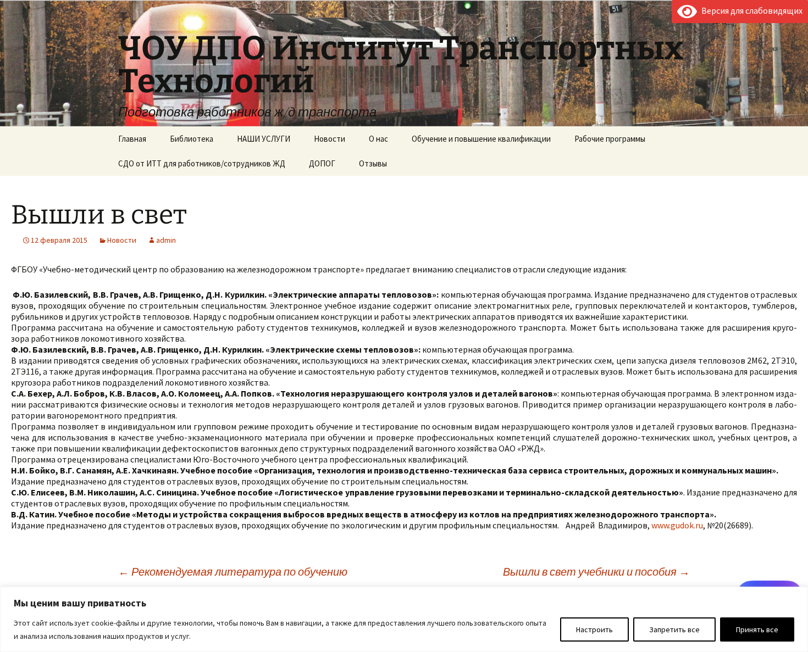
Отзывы (373, 163)
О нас (378, 138)
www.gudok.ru (677, 525)
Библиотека (191, 138)
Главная (132, 138)
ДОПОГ (322, 163)
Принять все (757, 629)
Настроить (594, 629)
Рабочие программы (609, 138)
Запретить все (674, 629)
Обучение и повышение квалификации (481, 138)
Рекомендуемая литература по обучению (232, 571)
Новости (329, 138)
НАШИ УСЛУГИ (263, 138)
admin (166, 240)
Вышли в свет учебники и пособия (596, 571)
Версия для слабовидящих (750, 10)
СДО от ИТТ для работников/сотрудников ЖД (201, 163)
